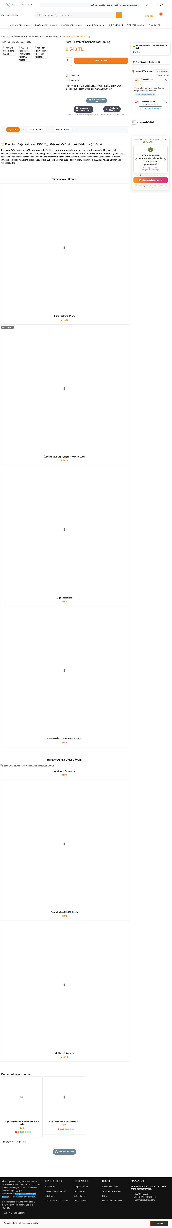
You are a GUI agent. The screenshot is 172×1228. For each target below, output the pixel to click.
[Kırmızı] (16, 1132)
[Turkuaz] (30, 1132)
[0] (158, 15)
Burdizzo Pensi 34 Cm (64, 316)
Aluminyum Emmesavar (65, 771)
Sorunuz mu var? (65, 1151)
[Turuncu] (18, 1132)
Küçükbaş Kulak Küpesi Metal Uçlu (64, 1121)
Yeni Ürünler (79, 1191)
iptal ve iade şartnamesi (55, 1191)
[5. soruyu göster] (142, 175)
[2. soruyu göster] (137, 175)
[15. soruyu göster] (157, 175)
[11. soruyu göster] (151, 175)
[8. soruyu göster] (146, 175)
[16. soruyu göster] (158, 175)
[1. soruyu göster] (136, 175)
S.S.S (104, 1196)
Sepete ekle (101, 60)
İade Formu (50, 1196)
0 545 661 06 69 (25, 4)
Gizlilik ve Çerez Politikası (56, 1201)
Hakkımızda (50, 1187)
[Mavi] (21, 1132)
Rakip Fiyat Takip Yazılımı (13, 1213)
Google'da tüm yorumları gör (151, 108)
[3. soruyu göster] (139, 175)
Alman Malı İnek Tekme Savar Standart (64, 738)
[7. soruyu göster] (145, 175)
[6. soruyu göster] (143, 175)
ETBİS (28, 1205)
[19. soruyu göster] (163, 175)
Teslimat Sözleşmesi (111, 1191)
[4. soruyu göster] (140, 175)
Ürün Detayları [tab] (36, 129)
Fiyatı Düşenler (80, 1201)
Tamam (159, 1223)
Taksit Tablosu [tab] (63, 129)
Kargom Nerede (81, 1187)
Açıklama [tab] (13, 129)
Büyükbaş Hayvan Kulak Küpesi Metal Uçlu (22, 1122)
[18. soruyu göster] (161, 175)
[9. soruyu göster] (148, 175)
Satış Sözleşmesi (110, 1187)
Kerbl (69, 42)
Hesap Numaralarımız (112, 1201)
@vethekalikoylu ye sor (150, 180)
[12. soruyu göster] (152, 175)
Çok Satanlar (79, 1196)
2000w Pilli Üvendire (64, 1053)
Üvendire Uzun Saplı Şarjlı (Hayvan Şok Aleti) (64, 456)
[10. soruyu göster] (149, 175)
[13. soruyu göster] (154, 175)
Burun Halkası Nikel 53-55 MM (64, 912)
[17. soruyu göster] (160, 175)
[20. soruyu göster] (164, 175)
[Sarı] (25, 1132)
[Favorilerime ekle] (69, 68)
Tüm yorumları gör (163, 75)
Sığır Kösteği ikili (64, 597)
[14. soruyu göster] (155, 175)
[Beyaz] (13, 1132)
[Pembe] (28, 1132)
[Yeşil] (23, 1132)
